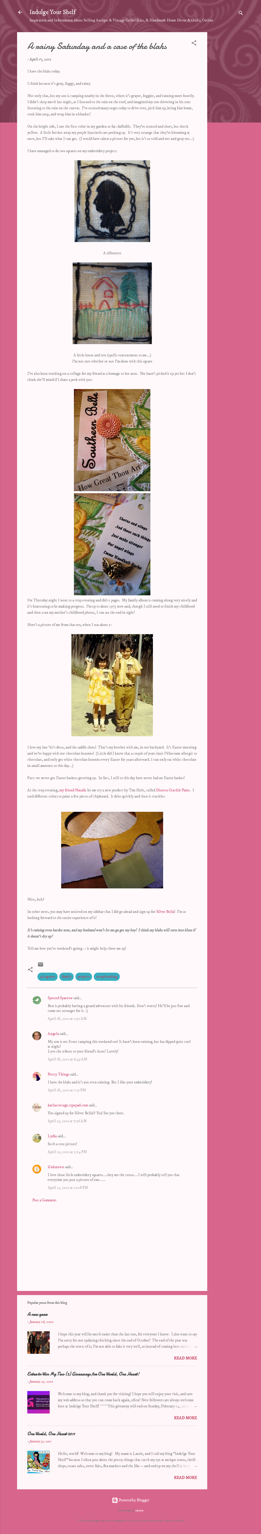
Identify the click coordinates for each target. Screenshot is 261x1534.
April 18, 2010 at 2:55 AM (67, 1018)
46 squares (47, 976)
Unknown (56, 1167)
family (66, 976)
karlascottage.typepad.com (68, 1105)
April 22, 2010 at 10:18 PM (68, 1187)
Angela (53, 1033)
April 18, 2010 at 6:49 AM (67, 1059)
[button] (194, 44)
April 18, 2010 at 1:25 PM (67, 1090)
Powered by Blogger (133, 1500)
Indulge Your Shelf (52, 12)
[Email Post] (40, 966)
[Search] (241, 14)
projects (84, 976)
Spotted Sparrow (60, 998)
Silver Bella (165, 911)
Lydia (52, 1136)
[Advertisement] (227, 108)
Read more (185, 1358)
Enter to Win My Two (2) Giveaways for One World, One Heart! (83, 1374)
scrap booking (107, 976)
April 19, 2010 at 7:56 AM (67, 1121)
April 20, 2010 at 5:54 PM (67, 1152)
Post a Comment (44, 1200)
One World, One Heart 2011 (51, 1434)
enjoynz (139, 1510)
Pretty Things (58, 1074)
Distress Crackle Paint (173, 790)
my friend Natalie (72, 790)
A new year (37, 1314)
